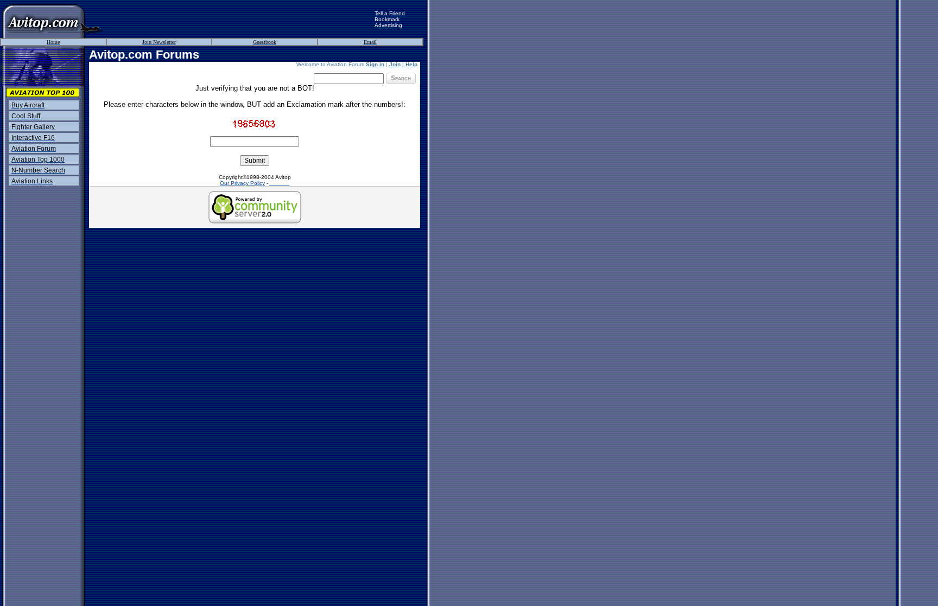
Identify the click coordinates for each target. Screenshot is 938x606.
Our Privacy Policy (242, 183)
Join (395, 64)
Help (411, 64)
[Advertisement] (239, 19)
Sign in (375, 64)
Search (401, 78)
